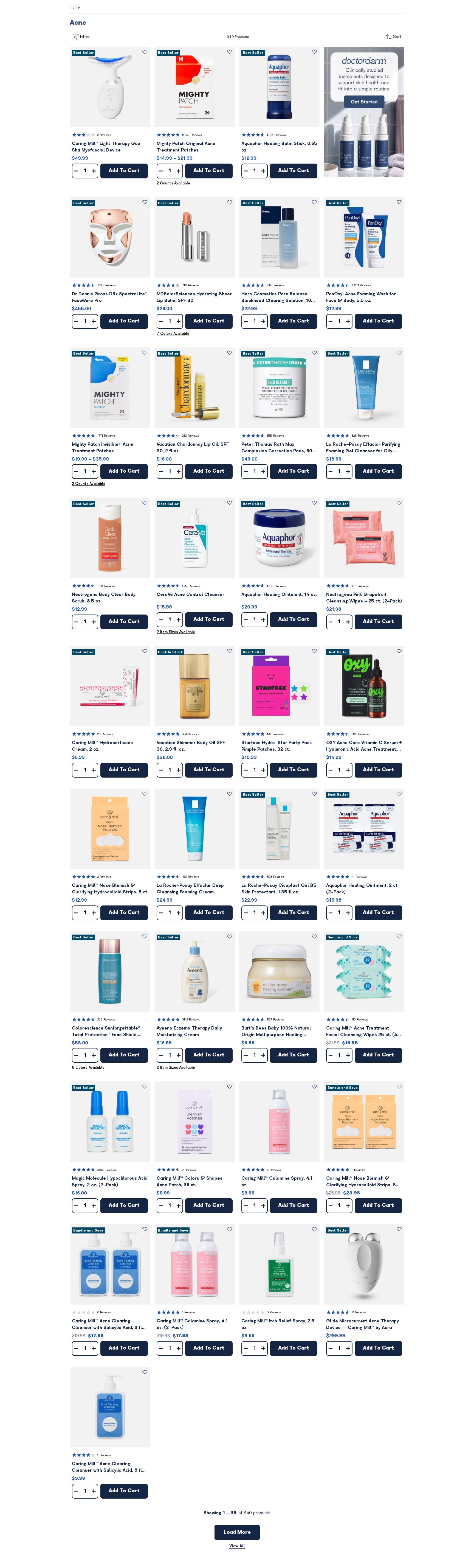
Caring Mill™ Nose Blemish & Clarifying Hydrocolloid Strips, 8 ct (109, 888)
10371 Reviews (361, 285)
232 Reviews (190, 436)
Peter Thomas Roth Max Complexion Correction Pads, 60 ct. (276, 448)
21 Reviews (359, 1312)
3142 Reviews (191, 1019)
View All (237, 1546)
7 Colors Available (173, 333)
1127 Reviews (275, 1019)
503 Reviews (275, 877)
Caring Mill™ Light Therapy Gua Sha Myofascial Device (106, 147)
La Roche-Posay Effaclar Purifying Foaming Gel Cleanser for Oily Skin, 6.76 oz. (363, 448)
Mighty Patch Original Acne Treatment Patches (186, 147)
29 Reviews (105, 734)
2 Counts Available (173, 183)
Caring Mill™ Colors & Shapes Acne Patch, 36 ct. (189, 1181)
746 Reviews (276, 285)
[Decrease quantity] (76, 171)
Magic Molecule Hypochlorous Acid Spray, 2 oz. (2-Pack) (110, 1181)
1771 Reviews (106, 436)
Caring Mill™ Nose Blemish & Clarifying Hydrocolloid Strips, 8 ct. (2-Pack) (361, 1182)
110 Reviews (360, 1019)
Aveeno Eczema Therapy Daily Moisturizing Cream (189, 1031)
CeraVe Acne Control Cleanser (190, 594)
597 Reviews (191, 586)
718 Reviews (190, 285)
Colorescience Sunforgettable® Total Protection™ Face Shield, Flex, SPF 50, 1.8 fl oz (106, 1032)
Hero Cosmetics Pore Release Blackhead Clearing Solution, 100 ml (277, 297)
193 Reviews (190, 877)
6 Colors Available (88, 1067)
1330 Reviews (106, 285)
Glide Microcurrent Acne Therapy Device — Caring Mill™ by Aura (362, 1324)
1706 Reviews (276, 135)
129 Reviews (275, 734)
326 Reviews (360, 436)
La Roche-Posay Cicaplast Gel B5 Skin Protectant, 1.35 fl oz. (278, 888)
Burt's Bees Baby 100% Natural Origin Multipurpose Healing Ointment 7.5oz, (276, 1032)
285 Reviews (360, 734)
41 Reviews (359, 877)
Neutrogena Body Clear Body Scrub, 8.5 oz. (104, 598)
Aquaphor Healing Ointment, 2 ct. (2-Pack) (362, 888)
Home (75, 7)
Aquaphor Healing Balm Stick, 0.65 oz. (279, 147)
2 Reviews (104, 135)
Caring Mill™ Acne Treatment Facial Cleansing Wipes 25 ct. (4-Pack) (363, 1032)
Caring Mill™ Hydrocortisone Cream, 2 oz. (102, 746)
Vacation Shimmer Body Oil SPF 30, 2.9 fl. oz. (191, 746)
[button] (110, 87)
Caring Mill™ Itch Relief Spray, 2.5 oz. (277, 1324)
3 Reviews (274, 1170)
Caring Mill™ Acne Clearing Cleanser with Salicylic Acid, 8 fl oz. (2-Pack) (107, 1325)
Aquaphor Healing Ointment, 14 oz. (279, 594)
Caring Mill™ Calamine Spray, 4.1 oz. (276, 1181)
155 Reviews (275, 436)
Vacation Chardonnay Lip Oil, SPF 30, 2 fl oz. (193, 447)
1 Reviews (189, 1312)
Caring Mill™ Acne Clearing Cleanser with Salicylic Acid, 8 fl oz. (107, 1467)
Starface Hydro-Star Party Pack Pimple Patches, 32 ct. (276, 746)
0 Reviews (104, 1312)
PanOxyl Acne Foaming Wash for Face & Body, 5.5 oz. (361, 297)
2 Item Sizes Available (176, 632)
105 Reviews (360, 586)
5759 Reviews (192, 135)
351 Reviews (190, 734)
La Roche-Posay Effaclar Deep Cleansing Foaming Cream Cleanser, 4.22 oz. (190, 889)
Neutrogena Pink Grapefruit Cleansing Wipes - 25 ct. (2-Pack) (364, 598)
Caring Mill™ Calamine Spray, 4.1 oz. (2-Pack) (192, 1324)
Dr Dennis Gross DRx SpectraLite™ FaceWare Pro (110, 297)
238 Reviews (106, 1019)
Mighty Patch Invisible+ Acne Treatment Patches (102, 447)
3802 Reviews (107, 1170)
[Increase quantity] (94, 171)
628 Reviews (106, 586)
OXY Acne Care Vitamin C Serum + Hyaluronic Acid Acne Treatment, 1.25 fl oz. (364, 746)
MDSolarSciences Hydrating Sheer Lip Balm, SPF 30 (194, 297)
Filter (85, 36)
